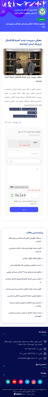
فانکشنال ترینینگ (28, 109)
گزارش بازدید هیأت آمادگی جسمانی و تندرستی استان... (23, 289)
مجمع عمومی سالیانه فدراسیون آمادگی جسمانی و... (23, 296)
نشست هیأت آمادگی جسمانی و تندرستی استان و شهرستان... (25, 314)
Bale (8, 381)
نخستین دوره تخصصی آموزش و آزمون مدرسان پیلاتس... (25, 304)
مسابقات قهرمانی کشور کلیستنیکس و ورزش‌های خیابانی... (25, 240)
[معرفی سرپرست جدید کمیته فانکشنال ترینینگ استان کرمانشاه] (23, 61)
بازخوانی (12, 194)
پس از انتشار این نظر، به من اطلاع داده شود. (25, 202)
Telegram (27, 381)
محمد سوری (14, 109)
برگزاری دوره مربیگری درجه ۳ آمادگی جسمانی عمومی (24, 272)
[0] (30, 135)
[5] (28, 142)
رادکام (24, 394)
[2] (22, 142)
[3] (24, 142)
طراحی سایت (30, 394)
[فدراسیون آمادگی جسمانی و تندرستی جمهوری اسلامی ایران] (24, 4)
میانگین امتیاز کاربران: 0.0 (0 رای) (29, 132)
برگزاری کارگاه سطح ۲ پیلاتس (31, 258)
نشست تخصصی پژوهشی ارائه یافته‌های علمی (25, 265)
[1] (19, 142)
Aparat (21, 381)
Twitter (40, 381)
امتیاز (35, 142)
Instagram (33, 381)
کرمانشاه (31, 112)
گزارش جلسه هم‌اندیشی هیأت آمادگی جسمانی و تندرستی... (25, 250)
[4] (26, 142)
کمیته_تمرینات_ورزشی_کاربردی (24, 116)
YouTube (14, 381)
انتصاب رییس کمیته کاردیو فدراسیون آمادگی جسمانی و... (23, 280)
